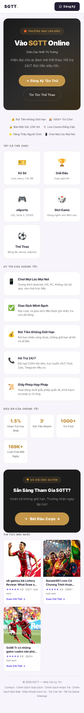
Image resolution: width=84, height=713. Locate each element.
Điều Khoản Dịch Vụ (34, 691)
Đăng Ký (69, 6)
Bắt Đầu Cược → (45, 519)
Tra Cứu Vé (55, 691)
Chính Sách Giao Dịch (29, 687)
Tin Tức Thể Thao (42, 95)
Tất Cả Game (71, 691)
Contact (9, 687)
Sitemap (42, 696)
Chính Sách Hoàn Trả (57, 687)
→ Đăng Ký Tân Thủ (42, 81)
